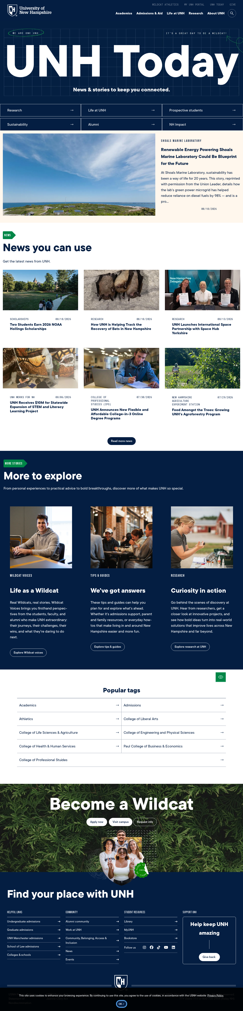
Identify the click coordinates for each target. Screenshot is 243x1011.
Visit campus (121, 822)
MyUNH (129, 930)
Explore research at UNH (190, 647)
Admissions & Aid (149, 13)
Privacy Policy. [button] (215, 996)
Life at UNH (175, 13)
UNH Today (217, 4)
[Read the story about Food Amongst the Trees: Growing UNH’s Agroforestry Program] (202, 368)
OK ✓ (122, 1004)
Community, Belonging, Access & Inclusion (86, 940)
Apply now (96, 822)
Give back (209, 957)
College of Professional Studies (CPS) (101, 400)
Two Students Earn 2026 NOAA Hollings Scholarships (36, 326)
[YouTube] (166, 947)
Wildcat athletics (165, 4)
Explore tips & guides (107, 647)
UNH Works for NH (22, 397)
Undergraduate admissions (23, 921)
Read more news (121, 441)
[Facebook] (152, 947)
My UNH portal (194, 4)
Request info (145, 822)
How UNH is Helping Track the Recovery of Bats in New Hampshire (121, 326)
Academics (124, 13)
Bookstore (130, 938)
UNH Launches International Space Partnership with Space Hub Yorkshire (201, 329)
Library (128, 921)
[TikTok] (159, 947)
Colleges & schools (19, 955)
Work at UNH (73, 930)
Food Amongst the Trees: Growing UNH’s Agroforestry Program (200, 412)
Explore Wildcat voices (28, 653)
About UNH (215, 13)
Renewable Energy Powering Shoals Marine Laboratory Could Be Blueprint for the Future (199, 156)
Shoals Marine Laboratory (181, 141)
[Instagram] (145, 947)
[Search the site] (232, 13)
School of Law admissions (23, 946)
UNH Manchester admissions (25, 938)
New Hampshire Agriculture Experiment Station (186, 401)
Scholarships (19, 319)
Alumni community (77, 921)
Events (70, 959)
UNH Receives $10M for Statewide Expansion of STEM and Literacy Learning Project (39, 407)
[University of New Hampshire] (32, 10)
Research (196, 13)
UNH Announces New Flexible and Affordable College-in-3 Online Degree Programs (119, 414)
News (69, 951)
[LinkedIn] (174, 947)
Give (233, 4)
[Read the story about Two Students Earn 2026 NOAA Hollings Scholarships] (40, 290)
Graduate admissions (20, 930)
